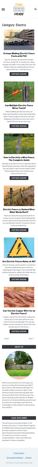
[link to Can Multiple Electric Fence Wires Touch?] (19, 91)
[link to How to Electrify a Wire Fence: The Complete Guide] (19, 144)
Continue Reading (19, 74)
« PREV (6, 339)
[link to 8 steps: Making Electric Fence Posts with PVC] (19, 39)
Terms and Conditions (14, 458)
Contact (28, 458)
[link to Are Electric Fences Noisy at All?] (19, 248)
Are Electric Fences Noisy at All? (19, 261)
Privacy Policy (19, 453)
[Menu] (3, 10)
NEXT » (31, 339)
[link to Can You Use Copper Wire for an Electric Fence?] (19, 297)
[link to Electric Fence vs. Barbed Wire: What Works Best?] (19, 196)
